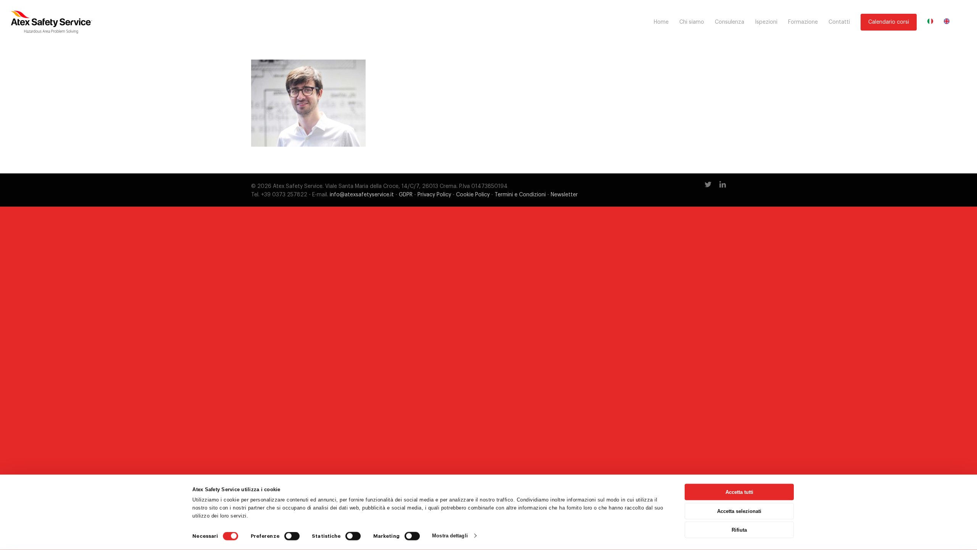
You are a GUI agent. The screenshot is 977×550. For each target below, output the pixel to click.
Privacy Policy (434, 194)
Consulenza (729, 22)
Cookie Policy (473, 194)
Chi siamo (691, 22)
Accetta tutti (739, 492)
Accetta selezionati (739, 511)
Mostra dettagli (450, 536)
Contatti (839, 22)
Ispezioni (766, 22)
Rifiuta (739, 530)
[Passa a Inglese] (946, 22)
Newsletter (564, 194)
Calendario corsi (888, 22)
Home (661, 22)
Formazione (803, 22)
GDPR (406, 194)
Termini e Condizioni (520, 194)
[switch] (292, 536)
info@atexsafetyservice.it (362, 194)
